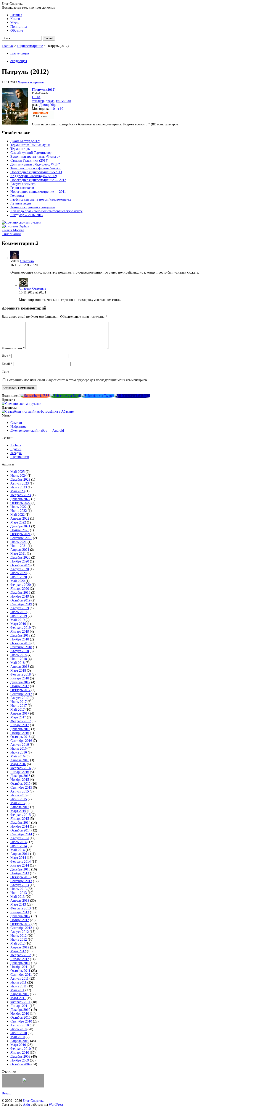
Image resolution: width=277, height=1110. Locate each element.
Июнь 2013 (18, 892)
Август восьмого (22, 184)
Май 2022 (17, 514)
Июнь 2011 (18, 986)
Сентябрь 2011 (21, 974)
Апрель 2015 (19, 807)
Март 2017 (18, 717)
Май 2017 (17, 709)
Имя (6, 356)
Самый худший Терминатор (31, 152)
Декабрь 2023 (20, 479)
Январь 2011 (19, 1006)
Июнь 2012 (18, 939)
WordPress (56, 1104)
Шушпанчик (19, 457)
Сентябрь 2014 (21, 834)
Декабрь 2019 (20, 592)
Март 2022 (18, 522)
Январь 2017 (19, 725)
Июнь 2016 (18, 752)
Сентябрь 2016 (21, 740)
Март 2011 (18, 998)
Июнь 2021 (18, 546)
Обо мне (16, 30)
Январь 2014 (19, 865)
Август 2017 (19, 698)
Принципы (18, 26)
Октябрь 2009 (20, 1064)
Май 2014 (17, 850)
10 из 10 (57, 108)
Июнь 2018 (18, 659)
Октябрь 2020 (20, 565)
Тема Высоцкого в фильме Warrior (35, 168)
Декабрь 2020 (20, 557)
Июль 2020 (18, 573)
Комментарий (13, 348)
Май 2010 (17, 1037)
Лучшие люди (20, 203)
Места (14, 22)
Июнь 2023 (18, 487)
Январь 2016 (19, 772)
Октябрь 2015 (20, 783)
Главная (16, 15)
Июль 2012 (18, 935)
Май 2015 (17, 803)
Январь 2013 (19, 912)
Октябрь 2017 (20, 690)
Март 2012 (18, 951)
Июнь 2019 (18, 616)
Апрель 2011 (19, 994)
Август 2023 (19, 483)
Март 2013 (18, 904)
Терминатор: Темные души (30, 145)
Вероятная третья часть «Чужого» (35, 156)
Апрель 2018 (19, 666)
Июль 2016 (18, 748)
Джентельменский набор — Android (37, 430)
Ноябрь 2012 (19, 920)
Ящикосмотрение (30, 46)
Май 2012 (17, 943)
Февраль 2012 (20, 955)
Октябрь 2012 (20, 924)
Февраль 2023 (20, 495)
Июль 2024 (18, 475)
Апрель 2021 (19, 549)
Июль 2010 (18, 1029)
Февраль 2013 (20, 908)
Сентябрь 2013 (21, 881)
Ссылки (16, 423)
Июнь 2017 (18, 705)
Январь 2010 (19, 1052)
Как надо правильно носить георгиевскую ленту (46, 211)
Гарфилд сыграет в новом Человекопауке (40, 199)
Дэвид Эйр (47, 105)
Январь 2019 (19, 631)
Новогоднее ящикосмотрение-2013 (36, 172)
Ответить (27, 261)
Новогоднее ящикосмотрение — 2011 (38, 191)
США (36, 97)
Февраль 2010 (20, 1048)
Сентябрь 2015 (21, 787)
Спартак (25, 288)
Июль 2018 (18, 655)
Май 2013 (17, 896)
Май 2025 (17, 471)
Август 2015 (19, 791)
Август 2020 (19, 569)
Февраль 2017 (20, 721)
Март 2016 (18, 764)
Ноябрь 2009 (19, 1060)
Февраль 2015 (20, 815)
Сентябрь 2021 (21, 538)
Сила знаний (11, 234)
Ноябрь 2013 (19, 873)
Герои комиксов (22, 188)
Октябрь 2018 (20, 643)
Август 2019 (19, 608)
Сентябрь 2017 (21, 694)
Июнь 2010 (18, 1033)
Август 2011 (19, 978)
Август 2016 (19, 744)
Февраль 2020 (20, 585)
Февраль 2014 (20, 861)
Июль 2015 (18, 795)
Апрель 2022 (19, 518)
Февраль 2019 (20, 627)
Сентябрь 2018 (21, 647)
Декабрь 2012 (20, 916)
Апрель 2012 (19, 947)
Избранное (18, 426)
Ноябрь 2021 (19, 530)
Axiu (26, 1104)
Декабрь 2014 (20, 822)
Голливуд (17, 195)
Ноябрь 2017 (19, 686)
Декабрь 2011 (20, 963)
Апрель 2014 (19, 854)
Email (7, 364)
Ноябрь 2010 (19, 1013)
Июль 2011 (18, 982)
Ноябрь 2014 (19, 826)
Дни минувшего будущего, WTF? (35, 164)
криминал (63, 101)
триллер (38, 101)
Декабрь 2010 (20, 1009)
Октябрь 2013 (20, 877)
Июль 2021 (18, 542)
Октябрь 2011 (20, 970)
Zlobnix (15, 445)
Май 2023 (17, 491)
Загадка (16, 453)
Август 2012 (19, 931)
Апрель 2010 (19, 1041)
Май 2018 (17, 662)
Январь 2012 (19, 959)
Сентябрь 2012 (21, 928)
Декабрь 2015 (20, 776)
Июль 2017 (18, 701)
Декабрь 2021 (20, 526)
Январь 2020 (19, 588)
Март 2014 (18, 857)
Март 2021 (18, 553)
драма (50, 101)
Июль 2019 (18, 612)
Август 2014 (19, 838)
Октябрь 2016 (20, 737)
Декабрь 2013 (20, 869)
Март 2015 (18, 811)
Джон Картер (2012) (25, 141)
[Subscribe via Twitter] (97, 395)
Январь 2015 (19, 818)
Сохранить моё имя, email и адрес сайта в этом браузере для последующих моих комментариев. (77, 380)
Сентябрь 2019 (21, 604)
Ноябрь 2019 (19, 596)
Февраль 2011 (20, 1002)
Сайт (5, 372)
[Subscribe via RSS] (35, 395)
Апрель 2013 (19, 900)
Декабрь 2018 (20, 635)
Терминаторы (20, 149)
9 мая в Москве (13, 230)
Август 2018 (19, 651)
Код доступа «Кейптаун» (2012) (33, 176)
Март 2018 (18, 670)
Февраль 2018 (20, 674)
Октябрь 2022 (20, 503)
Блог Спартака (12, 3)
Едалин (15, 449)
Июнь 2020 (18, 577)
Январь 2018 (19, 678)
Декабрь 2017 (20, 682)
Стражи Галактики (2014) (29, 160)
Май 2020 (17, 581)
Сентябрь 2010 (21, 1021)
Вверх (6, 1093)
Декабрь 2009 (20, 1056)
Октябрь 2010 (20, 1017)
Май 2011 (17, 990)
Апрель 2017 (19, 713)
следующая (18, 61)
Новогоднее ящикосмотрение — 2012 (38, 180)
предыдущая (19, 53)
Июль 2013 (18, 889)
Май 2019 (17, 620)
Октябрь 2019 (20, 600)
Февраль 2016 (20, 768)
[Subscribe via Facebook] (132, 395)
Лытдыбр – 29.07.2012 (26, 215)
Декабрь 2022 (20, 499)
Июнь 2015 (18, 799)
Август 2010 (19, 1025)
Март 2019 (18, 623)
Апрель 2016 (19, 760)
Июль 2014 (18, 842)
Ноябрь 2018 (19, 639)
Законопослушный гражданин (32, 207)
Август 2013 (19, 885)
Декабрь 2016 (20, 729)
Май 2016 (17, 756)
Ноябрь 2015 (19, 779)
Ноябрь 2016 (19, 733)
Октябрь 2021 (20, 534)
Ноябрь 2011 (19, 967)
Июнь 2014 (18, 846)
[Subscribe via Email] (65, 395)
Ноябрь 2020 (19, 561)
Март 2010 (18, 1045)
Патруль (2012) (43, 89)
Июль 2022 (18, 507)
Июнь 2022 (18, 510)
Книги (15, 19)
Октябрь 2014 (20, 830)
